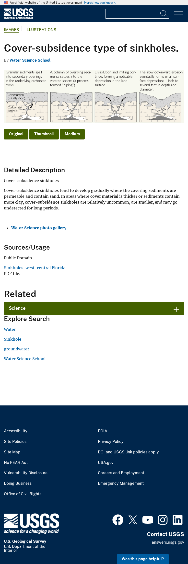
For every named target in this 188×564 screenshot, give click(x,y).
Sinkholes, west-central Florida (34, 267)
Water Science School (30, 60)
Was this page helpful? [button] (143, 559)
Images (11, 29)
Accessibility (15, 431)
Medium (72, 134)
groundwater (16, 348)
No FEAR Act (16, 462)
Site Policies (15, 441)
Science (17, 308)
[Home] (18, 18)
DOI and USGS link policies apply (128, 452)
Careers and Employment (121, 473)
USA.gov (106, 462)
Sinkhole (12, 339)
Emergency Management (121, 483)
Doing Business (18, 483)
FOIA (102, 431)
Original (16, 134)
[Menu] (178, 14)
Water (10, 329)
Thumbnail (44, 134)
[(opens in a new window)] (117, 519)
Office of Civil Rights (22, 494)
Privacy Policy (111, 441)
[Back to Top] (170, 546)
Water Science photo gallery (38, 227)
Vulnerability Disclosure (25, 473)
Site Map (12, 452)
